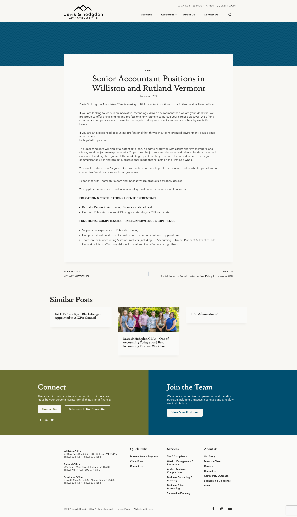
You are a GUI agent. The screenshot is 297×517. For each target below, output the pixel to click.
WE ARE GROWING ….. (78, 274)
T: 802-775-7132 (72, 469)
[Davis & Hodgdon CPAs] (83, 13)
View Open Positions (185, 412)
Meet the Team (212, 461)
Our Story (209, 456)
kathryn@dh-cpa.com (93, 140)
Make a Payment (205, 5)
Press (148, 70)
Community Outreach (216, 475)
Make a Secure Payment (144, 456)
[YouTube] (230, 509)
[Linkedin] (221, 509)
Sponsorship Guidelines (217, 480)
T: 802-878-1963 (73, 456)
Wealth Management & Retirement (180, 463)
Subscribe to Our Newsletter (87, 409)
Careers (185, 5)
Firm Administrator (204, 314)
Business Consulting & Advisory (179, 479)
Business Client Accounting (175, 487)
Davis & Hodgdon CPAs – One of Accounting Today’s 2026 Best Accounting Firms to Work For (145, 342)
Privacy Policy (123, 509)
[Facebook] (213, 509)
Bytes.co (149, 509)
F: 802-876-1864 (92, 456)
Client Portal (137, 461)
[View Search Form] (230, 14)
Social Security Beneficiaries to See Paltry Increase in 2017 (196, 274)
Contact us (49, 409)
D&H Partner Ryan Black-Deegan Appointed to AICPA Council (78, 315)
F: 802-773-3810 (91, 469)
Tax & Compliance (177, 456)
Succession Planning (178, 493)
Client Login (228, 5)
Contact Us (211, 14)
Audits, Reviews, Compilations (176, 471)
